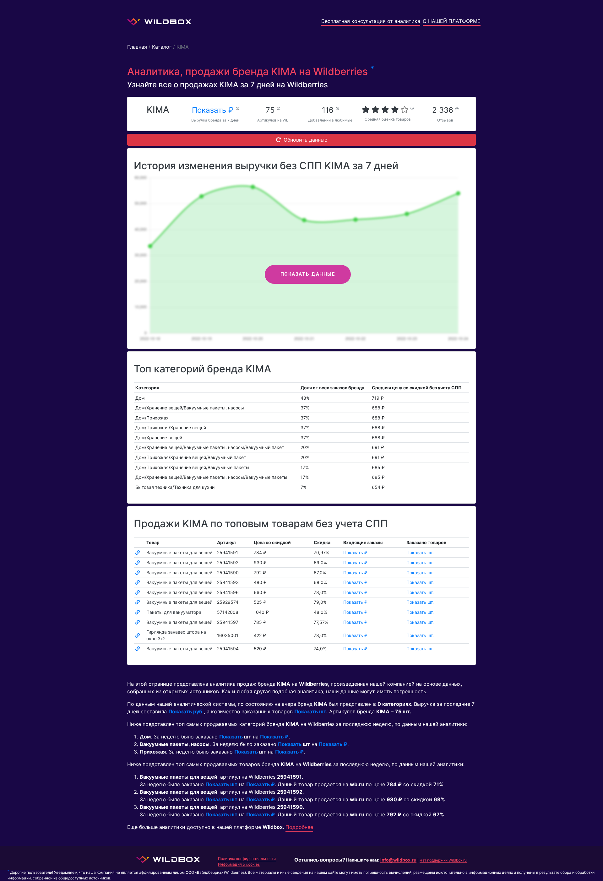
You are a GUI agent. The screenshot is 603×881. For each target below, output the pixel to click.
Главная (137, 47)
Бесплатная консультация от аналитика (370, 21)
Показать (231, 736)
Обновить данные (305, 140)
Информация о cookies (239, 864)
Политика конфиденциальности (247, 858)
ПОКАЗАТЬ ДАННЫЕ (307, 274)
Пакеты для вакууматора (173, 612)
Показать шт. (420, 552)
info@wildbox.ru (398, 859)
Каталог (161, 47)
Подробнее (299, 827)
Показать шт (221, 784)
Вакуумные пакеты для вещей (179, 552)
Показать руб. (186, 711)
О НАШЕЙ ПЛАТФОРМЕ (452, 21)
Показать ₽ (214, 110)
